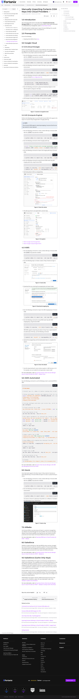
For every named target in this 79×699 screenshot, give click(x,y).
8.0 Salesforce (65, 29)
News (42, 666)
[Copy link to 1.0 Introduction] (38, 20)
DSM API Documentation (9, 53)
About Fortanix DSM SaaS (9, 15)
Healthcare (24, 656)
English (69, 1)
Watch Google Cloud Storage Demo (32, 241)
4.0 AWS (64, 21)
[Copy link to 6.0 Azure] (32, 470)
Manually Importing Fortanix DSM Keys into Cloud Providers (12, 41)
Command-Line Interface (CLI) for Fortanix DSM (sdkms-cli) (35, 606)
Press (42, 664)
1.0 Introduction (66, 11)
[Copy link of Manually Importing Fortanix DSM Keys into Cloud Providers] (50, 12)
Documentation (7, 5)
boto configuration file (37, 77)
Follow (47, 16)
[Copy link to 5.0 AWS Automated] (42, 378)
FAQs (6, 55)
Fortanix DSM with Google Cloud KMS (12, 37)
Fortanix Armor (6, 57)
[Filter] (17, 9)
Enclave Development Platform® (10, 654)
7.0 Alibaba (65, 27)
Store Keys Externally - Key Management (31, 615)
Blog (42, 652)
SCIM (6, 45)
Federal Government (26, 664)
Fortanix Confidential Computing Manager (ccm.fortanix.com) (11, 61)
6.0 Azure (65, 25)
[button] (9, 9)
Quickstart (7, 17)
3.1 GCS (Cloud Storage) (69, 17)
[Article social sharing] (51, 16)
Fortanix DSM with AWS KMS (11, 31)
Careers (42, 646)
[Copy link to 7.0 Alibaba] (34, 527)
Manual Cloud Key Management (42, 5)
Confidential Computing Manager (10, 650)
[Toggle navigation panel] (19, 10)
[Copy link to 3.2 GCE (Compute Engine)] (44, 115)
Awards (42, 658)
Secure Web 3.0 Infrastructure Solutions (11, 67)
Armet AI (5, 644)
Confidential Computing (46, 648)
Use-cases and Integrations (10, 51)
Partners (42, 644)
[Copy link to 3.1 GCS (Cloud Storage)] (42, 47)
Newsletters (43, 671)
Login (75, 1)
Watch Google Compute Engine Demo (32, 243)
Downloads (6, 65)
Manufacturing (25, 662)
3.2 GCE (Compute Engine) (69, 19)
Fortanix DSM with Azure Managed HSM (12, 35)
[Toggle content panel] (59, 9)
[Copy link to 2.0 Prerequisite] (38, 34)
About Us (43, 643)
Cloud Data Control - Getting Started (12, 29)
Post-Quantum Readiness (27, 649)
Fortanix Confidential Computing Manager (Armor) (11, 63)
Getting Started (6, 11)
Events (42, 660)
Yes (40, 592)
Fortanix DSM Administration (10, 21)
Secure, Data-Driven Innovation (29, 651)
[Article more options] (56, 16)
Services (42, 667)
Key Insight (5, 646)
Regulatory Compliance (27, 647)
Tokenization (7, 47)
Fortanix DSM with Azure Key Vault (12, 33)
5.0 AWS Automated (67, 23)
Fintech (23, 660)
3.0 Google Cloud (66, 15)
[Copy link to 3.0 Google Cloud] (39, 43)
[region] (40, 61)
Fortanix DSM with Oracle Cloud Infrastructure (12, 43)
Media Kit (43, 669)
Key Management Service (9, 23)
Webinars (43, 662)
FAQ (42, 654)
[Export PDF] (54, 16)
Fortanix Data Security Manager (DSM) (18, 5)
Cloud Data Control (30, 5)
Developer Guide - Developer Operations (11, 49)
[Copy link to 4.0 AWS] (31, 248)
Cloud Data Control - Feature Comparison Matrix (12, 27)
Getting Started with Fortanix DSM (11, 19)
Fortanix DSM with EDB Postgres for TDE (31, 611)
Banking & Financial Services (28, 658)
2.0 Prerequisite (66, 13)
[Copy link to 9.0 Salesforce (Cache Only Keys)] (53, 558)
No (46, 592)
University (43, 650)
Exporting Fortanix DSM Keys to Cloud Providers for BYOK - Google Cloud (39, 625)
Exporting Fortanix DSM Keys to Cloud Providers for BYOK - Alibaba (37, 620)
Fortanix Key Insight (7, 59)
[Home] (9, 1)
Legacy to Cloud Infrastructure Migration (28, 645)
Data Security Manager (8, 648)
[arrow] (62, 15)
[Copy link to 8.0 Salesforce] (36, 543)
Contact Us (43, 656)
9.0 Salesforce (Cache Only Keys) (69, 30)
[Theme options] (64, 2)
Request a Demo (70, 680)
